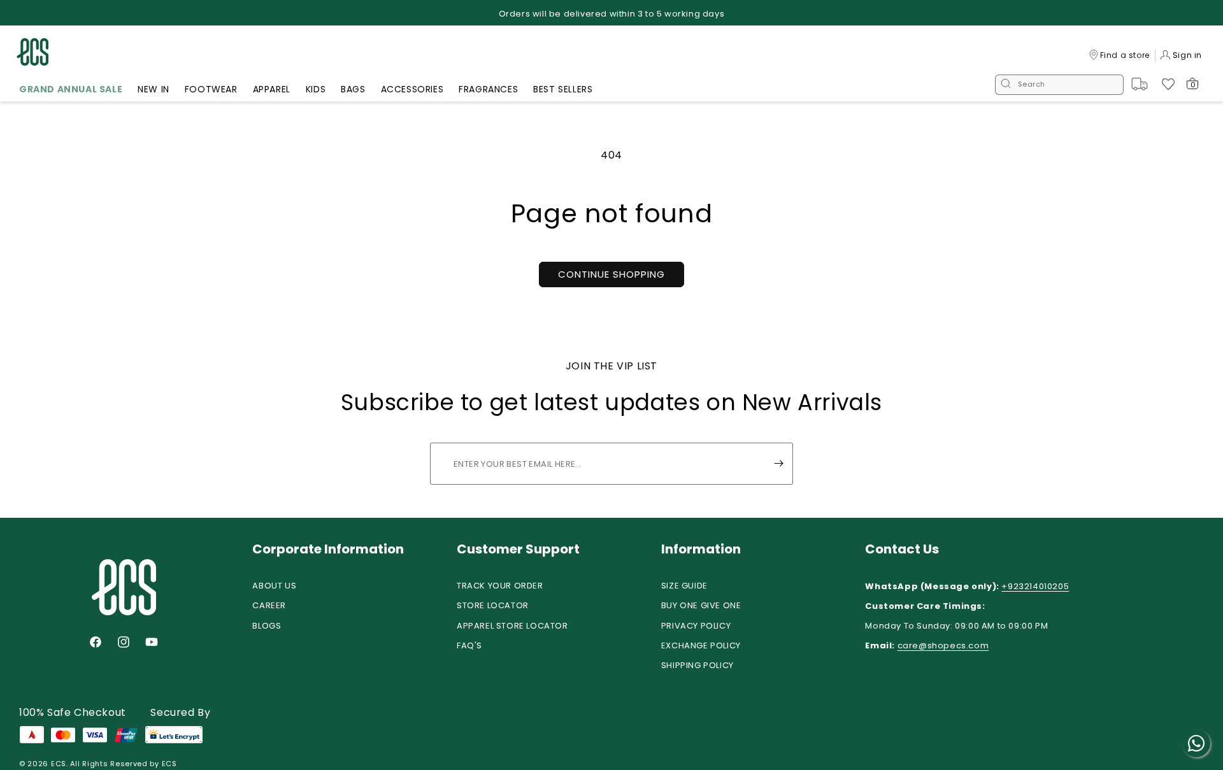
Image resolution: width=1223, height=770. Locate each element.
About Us (274, 586)
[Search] (1006, 84)
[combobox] (1059, 84)
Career (269, 605)
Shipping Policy (697, 665)
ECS (58, 764)
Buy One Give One (701, 605)
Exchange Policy (701, 645)
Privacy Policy (696, 626)
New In (153, 89)
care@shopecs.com (943, 645)
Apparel (271, 89)
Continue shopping (611, 274)
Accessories (412, 89)
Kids (315, 89)
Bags (353, 89)
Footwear (211, 89)
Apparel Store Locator (512, 626)
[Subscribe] (778, 464)
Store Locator (493, 605)
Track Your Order (500, 586)
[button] (70, 91)
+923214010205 (1035, 586)
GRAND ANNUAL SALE (70, 89)
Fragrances (488, 89)
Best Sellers (562, 89)
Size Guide (684, 586)
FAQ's (469, 645)
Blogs (266, 626)
